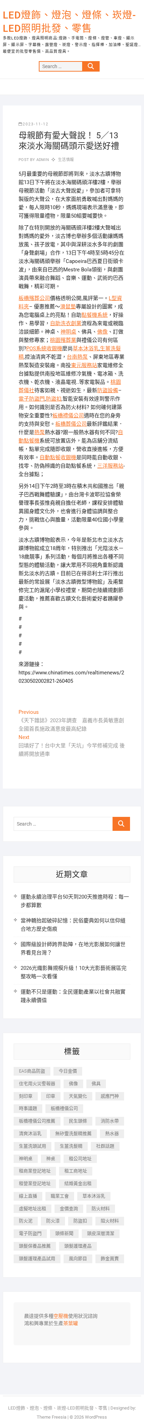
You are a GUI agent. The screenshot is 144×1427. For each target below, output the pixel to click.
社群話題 (105, 1146)
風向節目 (78, 1258)
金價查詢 (69, 1208)
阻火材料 (110, 1220)
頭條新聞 (64, 1233)
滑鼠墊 (68, 306)
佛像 (102, 332)
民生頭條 (78, 1121)
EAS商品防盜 (32, 1071)
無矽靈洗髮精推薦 (73, 1133)
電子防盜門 (32, 399)
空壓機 (60, 1316)
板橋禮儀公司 (68, 415)
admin (42, 160)
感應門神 (110, 1096)
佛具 (96, 1083)
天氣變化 (78, 1096)
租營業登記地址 (35, 1183)
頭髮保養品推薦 (35, 1246)
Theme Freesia (51, 1417)
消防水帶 (110, 1121)
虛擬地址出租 (32, 1208)
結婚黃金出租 (78, 1183)
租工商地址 (75, 1170)
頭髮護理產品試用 (37, 1258)
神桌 (50, 1158)
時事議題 (28, 1108)
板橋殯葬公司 (34, 298)
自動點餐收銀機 (57, 457)
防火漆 (53, 1220)
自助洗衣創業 (65, 323)
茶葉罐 (70, 1323)
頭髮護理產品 (78, 1246)
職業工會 (60, 1196)
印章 (50, 1096)
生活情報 (66, 160)
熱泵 (39, 432)
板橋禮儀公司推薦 (37, 1121)
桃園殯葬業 (63, 340)
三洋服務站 (110, 466)
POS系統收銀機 (44, 348)
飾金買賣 (110, 1258)
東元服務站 (84, 365)
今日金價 (68, 1071)
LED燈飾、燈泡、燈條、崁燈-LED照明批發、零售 (69, 21)
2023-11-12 (36, 124)
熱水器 (112, 1133)
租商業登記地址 (35, 1170)
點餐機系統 (94, 315)
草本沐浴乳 (86, 348)
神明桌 (68, 332)
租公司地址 (80, 1158)
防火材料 (101, 1208)
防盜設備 (107, 390)
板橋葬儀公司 (71, 424)
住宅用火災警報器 (37, 1083)
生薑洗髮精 (71, 1146)
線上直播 (28, 1196)
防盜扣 (54, 399)
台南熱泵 (77, 357)
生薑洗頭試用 (32, 1146)
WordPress (96, 1417)
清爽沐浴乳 (30, 1133)
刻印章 (26, 1096)
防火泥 (26, 1220)
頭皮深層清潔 (100, 1233)
